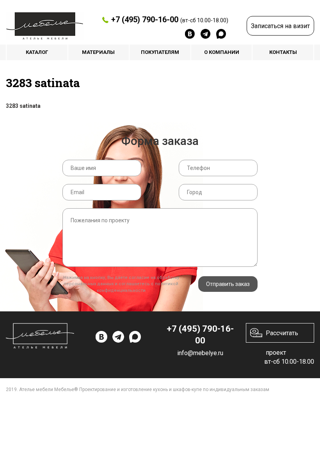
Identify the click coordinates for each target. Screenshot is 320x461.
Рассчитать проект (282, 336)
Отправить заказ (228, 284)
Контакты (283, 52)
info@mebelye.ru (200, 353)
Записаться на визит (280, 26)
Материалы (98, 52)
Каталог (37, 52)
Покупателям (160, 52)
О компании (221, 52)
